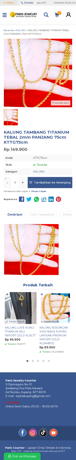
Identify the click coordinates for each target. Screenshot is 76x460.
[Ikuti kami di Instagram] (33, 435)
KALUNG (39, 171)
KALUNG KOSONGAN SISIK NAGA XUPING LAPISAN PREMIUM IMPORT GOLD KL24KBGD (53, 335)
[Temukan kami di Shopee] (53, 435)
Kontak (28, 2)
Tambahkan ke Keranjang (52, 182)
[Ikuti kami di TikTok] (43, 435)
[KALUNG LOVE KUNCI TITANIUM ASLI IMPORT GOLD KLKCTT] (21, 308)
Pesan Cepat (16, 321)
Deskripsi (15, 214)
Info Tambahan (42, 214)
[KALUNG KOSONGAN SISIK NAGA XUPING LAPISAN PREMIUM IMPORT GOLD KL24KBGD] (55, 308)
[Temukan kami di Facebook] (23, 435)
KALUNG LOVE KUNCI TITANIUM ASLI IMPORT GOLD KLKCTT (20, 331)
